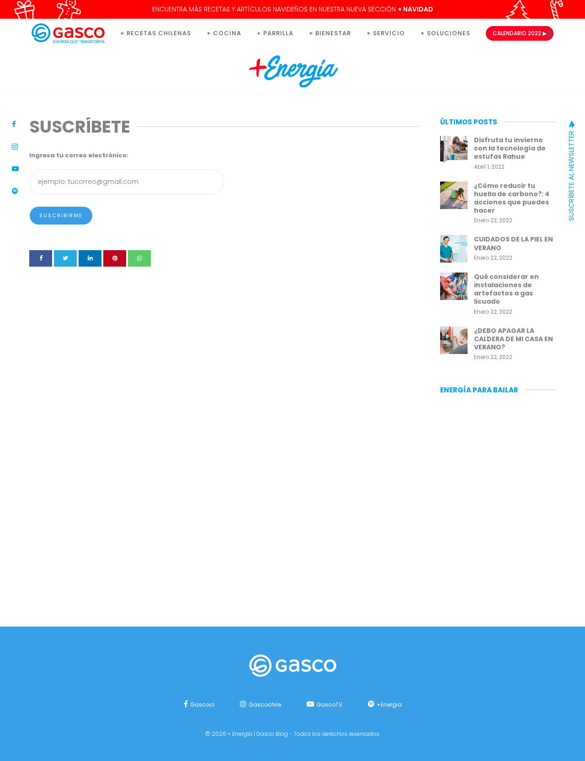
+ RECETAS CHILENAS (155, 33)
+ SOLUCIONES (445, 33)
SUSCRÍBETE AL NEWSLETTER (571, 175)
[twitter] (65, 258)
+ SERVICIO (386, 33)
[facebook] (40, 258)
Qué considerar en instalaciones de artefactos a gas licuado (506, 289)
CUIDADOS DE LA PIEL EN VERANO (513, 243)
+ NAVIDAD (415, 9)
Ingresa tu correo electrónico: (78, 155)
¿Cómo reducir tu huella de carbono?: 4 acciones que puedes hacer (511, 198)
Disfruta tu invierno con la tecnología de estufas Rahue (510, 148)
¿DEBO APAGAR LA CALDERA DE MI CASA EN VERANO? (513, 339)
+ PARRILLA (275, 33)
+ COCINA (224, 33)
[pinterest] (114, 258)
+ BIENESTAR (330, 33)
